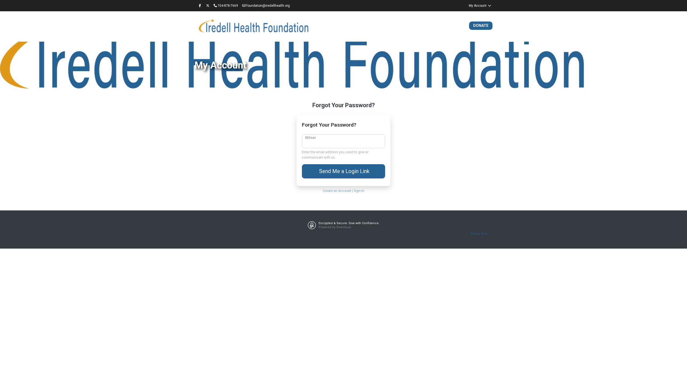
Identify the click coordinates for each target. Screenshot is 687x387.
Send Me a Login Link (344, 171)
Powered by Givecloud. (335, 227)
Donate (481, 25)
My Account (478, 6)
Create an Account (337, 191)
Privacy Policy (479, 233)
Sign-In (359, 191)
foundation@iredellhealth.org (268, 6)
